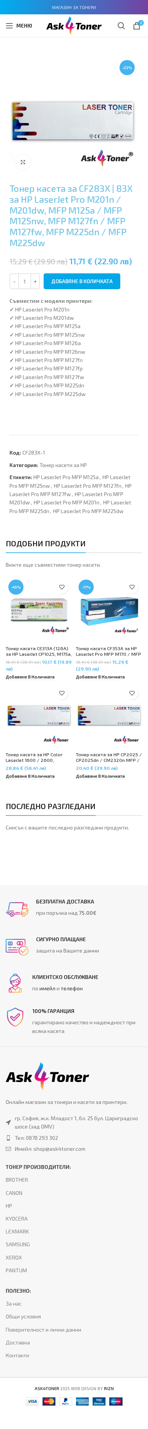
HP (9, 1205)
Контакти (17, 1355)
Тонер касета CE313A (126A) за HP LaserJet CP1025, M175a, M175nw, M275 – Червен (39, 654)
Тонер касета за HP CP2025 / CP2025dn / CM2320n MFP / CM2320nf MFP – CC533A (109, 760)
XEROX (14, 1257)
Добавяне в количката (82, 281)
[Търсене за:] (121, 25)
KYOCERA (17, 1218)
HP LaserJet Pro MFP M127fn (87, 485)
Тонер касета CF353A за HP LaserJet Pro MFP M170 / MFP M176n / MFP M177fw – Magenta (108, 656)
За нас (14, 1303)
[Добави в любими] (61, 587)
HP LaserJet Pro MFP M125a (66, 477)
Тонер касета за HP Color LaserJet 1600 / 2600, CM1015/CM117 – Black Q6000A (34, 762)
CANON (14, 1193)
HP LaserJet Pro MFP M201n (66, 502)
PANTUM (16, 1270)
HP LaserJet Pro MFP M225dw (88, 511)
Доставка (18, 1342)
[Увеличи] (22, 162)
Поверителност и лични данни (43, 1329)
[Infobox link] (74, 909)
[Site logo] (74, 25)
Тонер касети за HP (63, 465)
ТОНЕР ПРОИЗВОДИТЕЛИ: (38, 1167)
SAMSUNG (18, 1244)
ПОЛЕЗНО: (18, 1290)
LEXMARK (17, 1231)
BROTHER (17, 1179)
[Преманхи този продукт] (74, 1138)
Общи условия (23, 1316)
